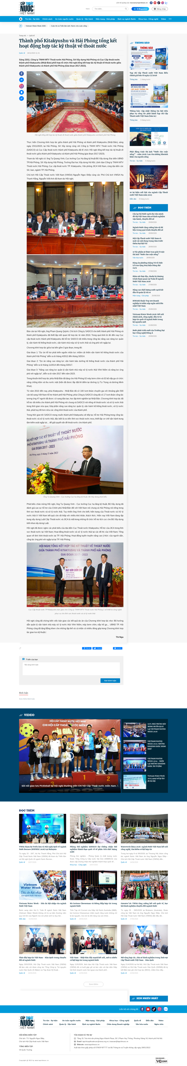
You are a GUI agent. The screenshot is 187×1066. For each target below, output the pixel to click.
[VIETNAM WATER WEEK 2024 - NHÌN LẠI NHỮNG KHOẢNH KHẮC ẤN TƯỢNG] (134, 764)
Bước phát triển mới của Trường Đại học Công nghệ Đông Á (149, 331)
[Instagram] (162, 2)
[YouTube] (148, 1009)
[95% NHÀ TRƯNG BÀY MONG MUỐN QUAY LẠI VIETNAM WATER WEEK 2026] (134, 730)
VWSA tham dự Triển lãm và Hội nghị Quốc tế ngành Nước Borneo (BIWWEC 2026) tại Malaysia (42, 848)
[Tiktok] (154, 1009)
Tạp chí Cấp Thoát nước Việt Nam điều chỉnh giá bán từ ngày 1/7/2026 (149, 74)
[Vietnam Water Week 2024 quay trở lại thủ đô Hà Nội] (134, 782)
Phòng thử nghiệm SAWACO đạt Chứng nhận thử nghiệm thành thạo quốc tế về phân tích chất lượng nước (93, 849)
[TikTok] (158, 2)
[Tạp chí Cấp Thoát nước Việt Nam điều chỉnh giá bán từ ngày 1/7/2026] (149, 58)
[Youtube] (155, 2)
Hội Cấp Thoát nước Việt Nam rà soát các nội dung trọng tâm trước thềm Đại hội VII (148, 241)
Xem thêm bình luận (27, 699)
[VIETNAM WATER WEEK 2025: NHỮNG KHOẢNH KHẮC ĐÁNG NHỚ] (134, 747)
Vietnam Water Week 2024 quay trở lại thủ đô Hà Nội (156, 778)
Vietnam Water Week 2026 (36, 26)
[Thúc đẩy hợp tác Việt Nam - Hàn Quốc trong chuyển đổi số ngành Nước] (42, 939)
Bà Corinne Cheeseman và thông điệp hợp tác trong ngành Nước (93, 904)
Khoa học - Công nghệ (148, 19)
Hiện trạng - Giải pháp (105, 19)
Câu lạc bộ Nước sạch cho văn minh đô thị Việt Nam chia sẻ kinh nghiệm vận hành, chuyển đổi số (149, 216)
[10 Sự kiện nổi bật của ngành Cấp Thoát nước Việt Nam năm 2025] (149, 177)
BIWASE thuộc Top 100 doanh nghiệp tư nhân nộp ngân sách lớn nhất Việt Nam (148, 303)
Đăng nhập (161, 9)
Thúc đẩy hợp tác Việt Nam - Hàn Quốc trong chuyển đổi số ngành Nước (42, 958)
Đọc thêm (144, 208)
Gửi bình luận (110, 681)
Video (163, 19)
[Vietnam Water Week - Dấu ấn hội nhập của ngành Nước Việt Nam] (42, 885)
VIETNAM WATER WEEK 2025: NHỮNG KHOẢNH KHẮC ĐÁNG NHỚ (157, 745)
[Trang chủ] (21, 19)
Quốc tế (32, 36)
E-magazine (142, 9)
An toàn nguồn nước (64, 19)
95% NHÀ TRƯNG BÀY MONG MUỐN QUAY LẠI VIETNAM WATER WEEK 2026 (157, 728)
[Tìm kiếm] (125, 8)
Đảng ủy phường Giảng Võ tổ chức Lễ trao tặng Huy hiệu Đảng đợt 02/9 (148, 265)
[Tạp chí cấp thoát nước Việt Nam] (26, 8)
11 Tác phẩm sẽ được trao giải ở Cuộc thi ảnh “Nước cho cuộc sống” (148, 253)
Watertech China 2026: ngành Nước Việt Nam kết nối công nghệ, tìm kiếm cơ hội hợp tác (144, 848)
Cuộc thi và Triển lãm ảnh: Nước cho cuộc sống (69, 26)
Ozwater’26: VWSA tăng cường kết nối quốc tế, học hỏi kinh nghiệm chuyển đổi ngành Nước (144, 904)
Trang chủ (22, 36)
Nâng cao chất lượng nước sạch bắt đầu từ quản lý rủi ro (148, 291)
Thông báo (142, 43)
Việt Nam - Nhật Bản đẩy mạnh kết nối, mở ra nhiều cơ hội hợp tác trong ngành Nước (93, 958)
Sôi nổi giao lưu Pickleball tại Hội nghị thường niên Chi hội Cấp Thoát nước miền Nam (69, 786)
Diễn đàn (133, 199)
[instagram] (159, 1009)
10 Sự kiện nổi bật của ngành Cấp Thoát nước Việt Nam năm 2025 (149, 193)
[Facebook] (151, 2)
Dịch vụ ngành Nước (127, 19)
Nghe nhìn (158, 1024)
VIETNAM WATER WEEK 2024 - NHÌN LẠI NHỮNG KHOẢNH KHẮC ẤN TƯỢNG (156, 762)
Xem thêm (93, 984)
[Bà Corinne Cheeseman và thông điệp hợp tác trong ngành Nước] (93, 885)
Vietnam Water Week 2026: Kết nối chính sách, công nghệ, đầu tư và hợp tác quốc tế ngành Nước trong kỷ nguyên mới (148, 318)
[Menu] (169, 19)
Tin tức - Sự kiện (32, 19)
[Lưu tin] (21, 92)
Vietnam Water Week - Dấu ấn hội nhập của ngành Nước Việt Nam (42, 904)
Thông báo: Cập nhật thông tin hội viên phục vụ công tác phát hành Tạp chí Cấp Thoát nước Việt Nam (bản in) (149, 113)
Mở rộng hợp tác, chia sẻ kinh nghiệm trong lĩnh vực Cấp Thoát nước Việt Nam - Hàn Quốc (144, 958)
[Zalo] (166, 2)
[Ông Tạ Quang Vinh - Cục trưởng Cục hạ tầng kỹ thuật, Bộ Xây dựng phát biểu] (75, 460)
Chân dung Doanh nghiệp (118, 1024)
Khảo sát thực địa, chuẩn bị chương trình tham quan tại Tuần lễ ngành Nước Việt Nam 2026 (148, 279)
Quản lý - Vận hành (84, 19)
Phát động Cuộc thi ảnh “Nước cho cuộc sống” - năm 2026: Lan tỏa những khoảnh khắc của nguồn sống (149, 154)
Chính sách (47, 19)
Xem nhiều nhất (147, 998)
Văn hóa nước (138, 258)
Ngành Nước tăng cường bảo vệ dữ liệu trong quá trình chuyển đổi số (148, 228)
